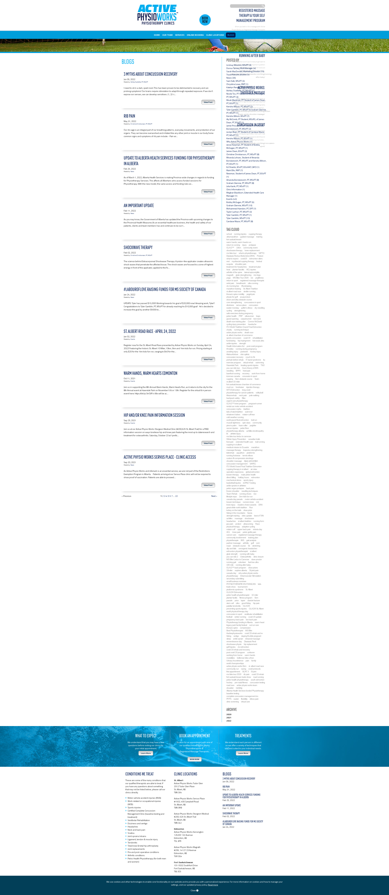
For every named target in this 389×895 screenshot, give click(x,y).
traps (258, 316)
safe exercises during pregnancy (239, 313)
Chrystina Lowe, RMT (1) (237, 84)
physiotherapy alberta (235, 431)
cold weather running (235, 417)
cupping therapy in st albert (237, 469)
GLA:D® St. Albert (256, 608)
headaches (231, 521)
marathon (255, 447)
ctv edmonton (243, 647)
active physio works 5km (236, 666)
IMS (242, 540)
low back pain (251, 619)
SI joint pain (253, 570)
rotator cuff (230, 529)
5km (256, 597)
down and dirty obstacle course (239, 299)
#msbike (229, 349)
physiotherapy (232, 576)
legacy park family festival (236, 625)
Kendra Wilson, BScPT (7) (237, 116)
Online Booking (195, 34)
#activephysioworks (234, 633)
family (253, 660)
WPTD (261, 253)
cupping (229, 379)
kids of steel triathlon (234, 412)
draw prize (247, 510)
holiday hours (243, 477)
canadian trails (254, 439)
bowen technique (233, 502)
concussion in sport (234, 614)
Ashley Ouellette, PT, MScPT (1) (240, 90)
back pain (250, 488)
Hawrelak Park (232, 365)
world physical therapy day (237, 611)
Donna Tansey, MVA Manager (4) (241, 68)
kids (259, 584)
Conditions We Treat (139, 773)
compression (245, 628)
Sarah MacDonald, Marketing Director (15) (245, 71)
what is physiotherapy (247, 253)
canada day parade (234, 499)
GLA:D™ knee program (236, 403)
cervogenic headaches (247, 548)
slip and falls (231, 548)
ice (252, 278)
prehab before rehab (234, 360)
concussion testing (257, 682)
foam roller (243, 425)
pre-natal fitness (241, 682)
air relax (254, 469)
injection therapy (252, 387)
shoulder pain (240, 264)
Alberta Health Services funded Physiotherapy (245, 690)
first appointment (233, 671)
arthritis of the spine (234, 272)
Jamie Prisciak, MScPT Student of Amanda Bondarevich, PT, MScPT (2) (245, 127)
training (259, 236)
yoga (228, 278)
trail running (260, 442)
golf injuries (230, 647)
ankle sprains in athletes (236, 485)
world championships (235, 663)
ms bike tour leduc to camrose (238, 436)
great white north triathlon (236, 507)
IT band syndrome (253, 360)
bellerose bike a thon (245, 658)
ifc (227, 433)
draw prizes (253, 567)
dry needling (260, 308)
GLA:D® (246, 606)
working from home (234, 655)
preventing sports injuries (236, 608)
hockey (229, 682)
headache (252, 324)
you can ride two (233, 368)
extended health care (244, 442)
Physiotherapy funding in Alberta (239, 622)
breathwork (241, 283)
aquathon (240, 453)
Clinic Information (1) (235, 189)
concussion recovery (234, 357)
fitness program (245, 597)
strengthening (239, 310)
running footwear (233, 455)
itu (264, 360)
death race (248, 332)
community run (232, 669)
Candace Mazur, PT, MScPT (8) (239, 221)
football (229, 617)
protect (238, 524)
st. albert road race (256, 666)
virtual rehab (248, 362)
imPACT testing (249, 483)
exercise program (233, 362)
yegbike (253, 425)
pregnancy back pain (235, 619)
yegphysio (250, 294)
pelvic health (231, 316)
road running (258, 677)
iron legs (257, 275)
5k (249, 546)
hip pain (256, 603)
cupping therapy (255, 234)
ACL (228, 532)
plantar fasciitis (238, 269)
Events (133, 339)
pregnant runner (255, 403)
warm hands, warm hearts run (238, 242)
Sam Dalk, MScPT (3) (235, 80)
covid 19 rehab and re (254, 633)
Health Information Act (235, 346)
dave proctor (256, 559)
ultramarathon (232, 236)
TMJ (262, 365)
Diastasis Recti (250, 641)
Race (257, 524)
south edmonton (257, 680)
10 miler (254, 595)
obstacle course (239, 546)
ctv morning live (232, 286)
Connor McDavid (255, 321)
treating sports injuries (249, 365)
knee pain (236, 532)
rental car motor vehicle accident (239, 406)
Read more (213, 884)
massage (238, 518)
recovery (245, 373)
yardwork (244, 351)
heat (228, 269)
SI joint (253, 671)
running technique (241, 329)
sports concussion (233, 338)
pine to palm (231, 425)
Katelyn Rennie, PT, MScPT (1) (239, 87)
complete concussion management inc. (242, 696)
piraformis (251, 453)
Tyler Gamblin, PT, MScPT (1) (239, 214)
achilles (229, 518)
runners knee (248, 502)
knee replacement (252, 250)
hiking (228, 636)
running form (258, 521)
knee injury (230, 504)
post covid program (254, 346)
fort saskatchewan (233, 239)
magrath (229, 275)
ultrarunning (248, 524)
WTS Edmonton (233, 390)
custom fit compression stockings (239, 458)
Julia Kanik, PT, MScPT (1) (237, 186)
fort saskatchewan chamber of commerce (243, 384)
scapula (229, 264)
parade (229, 600)
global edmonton (253, 472)
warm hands (250, 655)
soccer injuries (232, 428)
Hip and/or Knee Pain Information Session (154, 415)
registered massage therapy (250, 535)
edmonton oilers (255, 258)
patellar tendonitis (233, 606)
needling (229, 370)
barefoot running (233, 373)
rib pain (246, 674)
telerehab (230, 453)
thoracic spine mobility (235, 294)
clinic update (247, 515)
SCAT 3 (245, 671)
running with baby (247, 554)
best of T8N (259, 515)
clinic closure (258, 556)
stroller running (249, 291)
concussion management (236, 463)
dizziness (230, 305)
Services (179, 34)
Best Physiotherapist (234, 630)
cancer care (231, 535)
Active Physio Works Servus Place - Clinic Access (160, 457)
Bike (243, 398)
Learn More (146, 753)
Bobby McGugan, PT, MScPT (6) (240, 202)
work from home (258, 373)
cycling (229, 310)
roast (228, 546)
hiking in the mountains (235, 513)
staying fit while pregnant (251, 636)
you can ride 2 (232, 556)
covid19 (244, 258)
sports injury (248, 480)
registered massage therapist (252, 280)
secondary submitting (235, 578)
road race (230, 685)
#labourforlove (232, 354)
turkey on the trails (233, 510)
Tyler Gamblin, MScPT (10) (238, 218)
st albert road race (233, 291)
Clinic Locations (215, 34)
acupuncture (245, 297)
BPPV (238, 370)
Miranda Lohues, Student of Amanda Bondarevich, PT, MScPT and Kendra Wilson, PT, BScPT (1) (246, 160)
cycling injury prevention (236, 324)
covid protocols (254, 669)
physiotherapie (232, 540)
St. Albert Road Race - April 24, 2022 (150, 331)
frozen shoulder (232, 491)
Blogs (230, 34)
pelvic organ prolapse (235, 488)
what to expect (232, 258)
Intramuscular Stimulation (250, 576)
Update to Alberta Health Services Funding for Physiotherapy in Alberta (241, 796)
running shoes (245, 494)
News (132, 171)
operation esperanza (234, 472)
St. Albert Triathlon (250, 288)
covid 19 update (254, 617)
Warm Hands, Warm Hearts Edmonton (150, 373)
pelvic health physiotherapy (237, 680)
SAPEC (253, 463)
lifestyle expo (231, 496)
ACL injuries (251, 269)
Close (193, 890)
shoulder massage (234, 461)
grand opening (232, 319)
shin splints (244, 354)
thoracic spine (232, 628)
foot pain (229, 442)
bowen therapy (232, 474)
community (257, 422)
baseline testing (232, 693)
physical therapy (233, 526)
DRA (260, 504)
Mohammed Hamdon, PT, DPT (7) (241, 208)
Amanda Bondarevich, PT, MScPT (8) (242, 179)
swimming (259, 362)
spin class (246, 422)
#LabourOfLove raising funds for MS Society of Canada (165, 289)
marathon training (233, 288)
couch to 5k (250, 357)
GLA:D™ (230, 247)
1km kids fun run (246, 496)
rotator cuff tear (248, 414)
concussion (253, 305)
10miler (229, 570)
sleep (228, 638)
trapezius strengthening (252, 450)
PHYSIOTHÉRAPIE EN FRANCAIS (241, 584)
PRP (241, 316)
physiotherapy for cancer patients (239, 392)
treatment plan (255, 267)
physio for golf (232, 297)
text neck (257, 319)
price (237, 600)
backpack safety (233, 398)
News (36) (231, 77)
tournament (242, 587)
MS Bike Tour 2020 (240, 278)
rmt (257, 502)
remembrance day (234, 641)
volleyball (259, 392)
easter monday (232, 308)
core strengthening (234, 302)
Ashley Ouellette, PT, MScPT (139, 82)
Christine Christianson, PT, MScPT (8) (242, 154)
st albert (253, 551)
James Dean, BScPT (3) (236, 151)
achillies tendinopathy (255, 431)
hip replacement (250, 644)
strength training (232, 515)
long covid (246, 390)
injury (244, 245)
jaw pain (229, 524)
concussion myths (233, 409)
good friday (246, 603)
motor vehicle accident (254, 499)
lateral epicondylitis (251, 272)
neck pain (243, 395)
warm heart (259, 622)
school (229, 234)
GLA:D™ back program (236, 567)
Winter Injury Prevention (236, 439)
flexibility (244, 699)
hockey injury (255, 351)
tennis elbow (248, 455)
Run (251, 507)
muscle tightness (233, 422)
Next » (214, 496)
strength (242, 343)
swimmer (249, 412)
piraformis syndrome (234, 589)
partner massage (233, 543)
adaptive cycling (248, 526)
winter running (240, 617)
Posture (260, 256)
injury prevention (251, 461)
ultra (237, 603)
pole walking (254, 395)
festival (259, 261)
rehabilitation (258, 338)
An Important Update (139, 205)
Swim (257, 379)
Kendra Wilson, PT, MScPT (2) (239, 106)
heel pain (246, 370)
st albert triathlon (244, 521)
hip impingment (244, 340)
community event (250, 247)
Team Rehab (231, 494)
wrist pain (230, 283)
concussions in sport (252, 302)
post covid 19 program (235, 652)
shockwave (249, 518)
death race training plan (236, 321)
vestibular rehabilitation (253, 614)
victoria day (257, 529)
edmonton (255, 477)
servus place (241, 305)
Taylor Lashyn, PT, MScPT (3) (239, 211)
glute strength (232, 554)
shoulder (230, 688)
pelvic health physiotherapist (237, 595)
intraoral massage (252, 638)
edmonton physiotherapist (237, 551)
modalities (230, 658)
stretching (256, 546)
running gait (231, 562)
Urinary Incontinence (234, 660)
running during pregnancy (246, 349)
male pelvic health (248, 474)
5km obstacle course (243, 379)
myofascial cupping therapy (243, 261)
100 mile (229, 565)
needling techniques (249, 491)
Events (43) (231, 199)
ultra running (253, 283)
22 (176, 496)
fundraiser (240, 387)
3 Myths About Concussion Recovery (150, 74)
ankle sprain (238, 638)
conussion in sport (249, 376)
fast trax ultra (253, 562)
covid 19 (246, 338)
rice (254, 494)
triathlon (246, 409)
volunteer (242, 562)
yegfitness (259, 278)
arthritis (246, 543)
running (239, 688)
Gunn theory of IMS (250, 368)
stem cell (230, 603)
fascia (249, 513)
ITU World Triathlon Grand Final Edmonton (244, 327)
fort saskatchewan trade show (238, 677)
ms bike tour (231, 253)
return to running (233, 245)
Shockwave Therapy (138, 247)
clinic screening (232, 701)
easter (236, 699)
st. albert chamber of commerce (239, 335)
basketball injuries (233, 483)
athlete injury (235, 433)
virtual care (245, 701)
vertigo (236, 636)
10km (238, 247)
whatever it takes (233, 414)
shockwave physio (233, 644)
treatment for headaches (236, 267)
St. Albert (249, 589)
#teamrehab (231, 395)
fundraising (230, 340)
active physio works (234, 332)
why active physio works (248, 573)
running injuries (240, 234)
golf (252, 543)
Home (157, 34)
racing (243, 669)
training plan (253, 537)
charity (229, 329)
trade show (231, 587)
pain (247, 660)
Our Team (167, 34)
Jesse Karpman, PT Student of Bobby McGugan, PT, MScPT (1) (243, 146)
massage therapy (233, 450)
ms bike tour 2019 (233, 674)
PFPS (228, 699)
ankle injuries (231, 343)
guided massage (247, 236)
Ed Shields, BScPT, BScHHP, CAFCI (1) (242, 167)
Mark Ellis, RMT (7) (234, 170)
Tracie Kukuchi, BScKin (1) (237, 74)
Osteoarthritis (245, 556)
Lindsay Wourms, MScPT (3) (238, 65)
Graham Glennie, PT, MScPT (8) (240, 183)
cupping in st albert (234, 444)
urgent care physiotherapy (237, 401)
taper (243, 600)
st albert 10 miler (233, 381)
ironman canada (233, 376)
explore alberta (241, 570)
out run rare (254, 625)
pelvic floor (244, 428)
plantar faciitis (231, 597)
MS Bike (248, 630)
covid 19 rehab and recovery (238, 649)
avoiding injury (232, 351)
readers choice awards (247, 504)
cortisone (251, 652)
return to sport (232, 280)
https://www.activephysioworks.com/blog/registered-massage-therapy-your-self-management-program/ (248, 42)
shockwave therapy (234, 250)
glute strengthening (243, 275)
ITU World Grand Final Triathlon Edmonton (244, 466)
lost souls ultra (258, 340)
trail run (254, 420)
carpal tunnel (246, 319)
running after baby (243, 565)
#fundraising (246, 286)
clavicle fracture (253, 600)
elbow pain (254, 699)
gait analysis (251, 540)
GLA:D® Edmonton (234, 592)
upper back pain (244, 529)
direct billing (231, 477)
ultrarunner (249, 316)
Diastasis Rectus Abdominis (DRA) (240, 256)
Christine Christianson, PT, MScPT (141, 124)
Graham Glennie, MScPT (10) (239, 205)
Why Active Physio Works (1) (239, 141)
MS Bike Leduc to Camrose (237, 559)
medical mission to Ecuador (237, 447)
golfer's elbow (246, 308)
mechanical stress (233, 480)
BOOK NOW (194, 759)
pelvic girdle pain (249, 532)
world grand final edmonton (237, 420)
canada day (231, 573)
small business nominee (236, 581)
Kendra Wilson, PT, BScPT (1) (239, 138)
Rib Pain (129, 116)
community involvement (236, 537)
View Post (208, 102)
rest (227, 261)
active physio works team (247, 685)
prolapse (252, 245)
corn (258, 543)
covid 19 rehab (258, 674)
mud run (229, 387)
